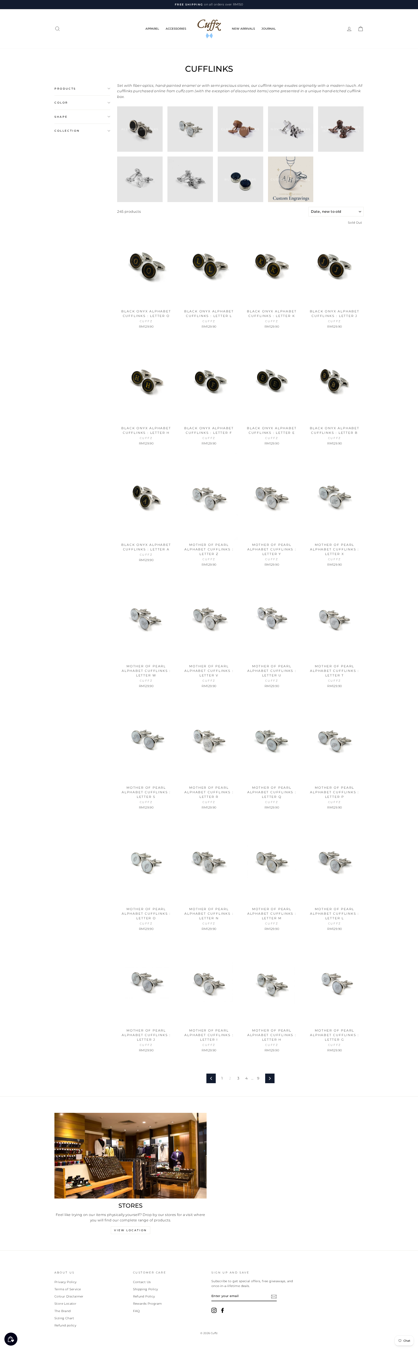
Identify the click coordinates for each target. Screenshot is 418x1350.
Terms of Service (67, 1289)
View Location (130, 1230)
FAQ (136, 1311)
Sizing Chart (64, 1318)
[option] (209, 4)
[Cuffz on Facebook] (222, 1310)
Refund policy (65, 1325)
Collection (67, 130)
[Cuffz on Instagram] (214, 1310)
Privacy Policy (65, 1282)
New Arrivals (243, 28)
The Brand (62, 1311)
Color (61, 102)
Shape (61, 116)
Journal (268, 28)
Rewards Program (147, 1303)
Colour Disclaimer (69, 1296)
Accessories (176, 28)
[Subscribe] (274, 1296)
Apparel (152, 28)
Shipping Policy (145, 1289)
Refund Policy (144, 1296)
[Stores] (130, 1155)
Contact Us (142, 1282)
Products (65, 88)
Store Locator (65, 1303)
